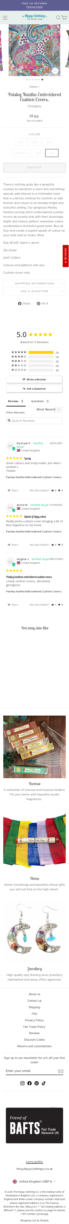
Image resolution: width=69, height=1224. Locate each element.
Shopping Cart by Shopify (34, 1220)
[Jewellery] (34, 932)
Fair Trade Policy (34, 1026)
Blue (20, 142)
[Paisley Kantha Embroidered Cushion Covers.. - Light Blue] (19, 690)
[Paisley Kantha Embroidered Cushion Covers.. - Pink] (23, 690)
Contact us (34, 1000)
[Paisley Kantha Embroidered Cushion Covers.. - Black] (10, 690)
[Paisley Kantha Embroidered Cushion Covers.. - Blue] (6, 690)
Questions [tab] (37, 401)
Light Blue (21, 153)
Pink (38, 153)
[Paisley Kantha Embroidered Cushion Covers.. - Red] (15, 690)
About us (34, 994)
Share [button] (14, 490)
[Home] (34, 841)
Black (35, 142)
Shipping (34, 1007)
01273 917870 (34, 1161)
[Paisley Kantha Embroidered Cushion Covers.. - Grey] (15, 694)
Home (33, 86)
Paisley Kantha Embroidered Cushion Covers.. (34, 477)
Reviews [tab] (13, 401)
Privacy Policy (34, 1020)
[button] (54, 490)
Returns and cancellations (34, 1046)
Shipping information (34, 283)
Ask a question (34, 291)
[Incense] (34, 747)
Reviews (34, 1033)
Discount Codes (34, 1039)
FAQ (34, 1013)
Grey (51, 153)
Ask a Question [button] (36, 388)
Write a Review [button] (36, 379)
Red (49, 142)
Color (34, 134)
